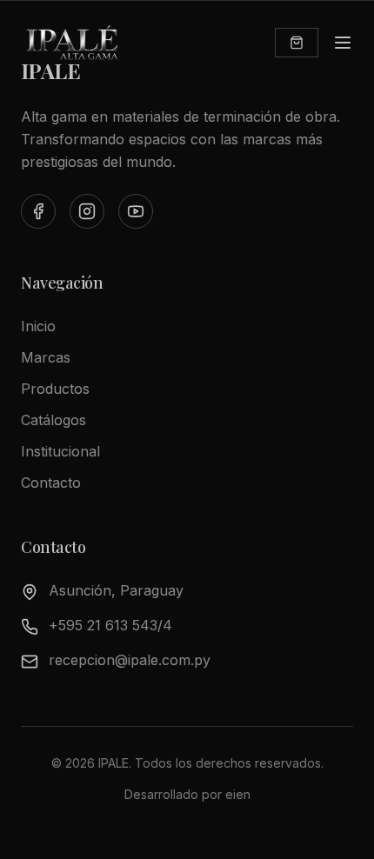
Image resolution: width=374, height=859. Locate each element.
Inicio (38, 326)
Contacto (51, 482)
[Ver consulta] (296, 42)
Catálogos (53, 420)
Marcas (45, 357)
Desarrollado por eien (187, 794)
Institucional (60, 451)
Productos (55, 388)
